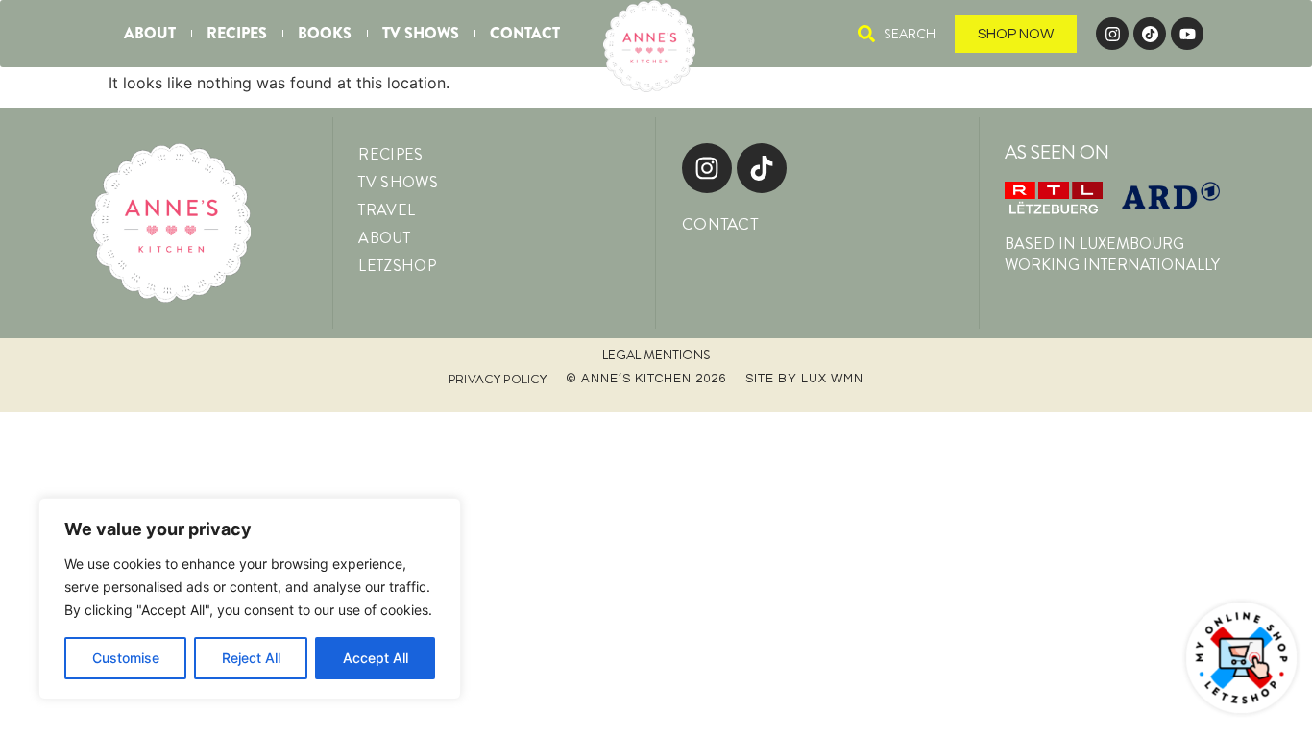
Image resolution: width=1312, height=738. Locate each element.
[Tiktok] (762, 168)
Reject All (251, 658)
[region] (249, 599)
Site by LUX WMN (804, 378)
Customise (125, 658)
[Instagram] (1112, 33)
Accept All (375, 658)
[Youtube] (1187, 33)
